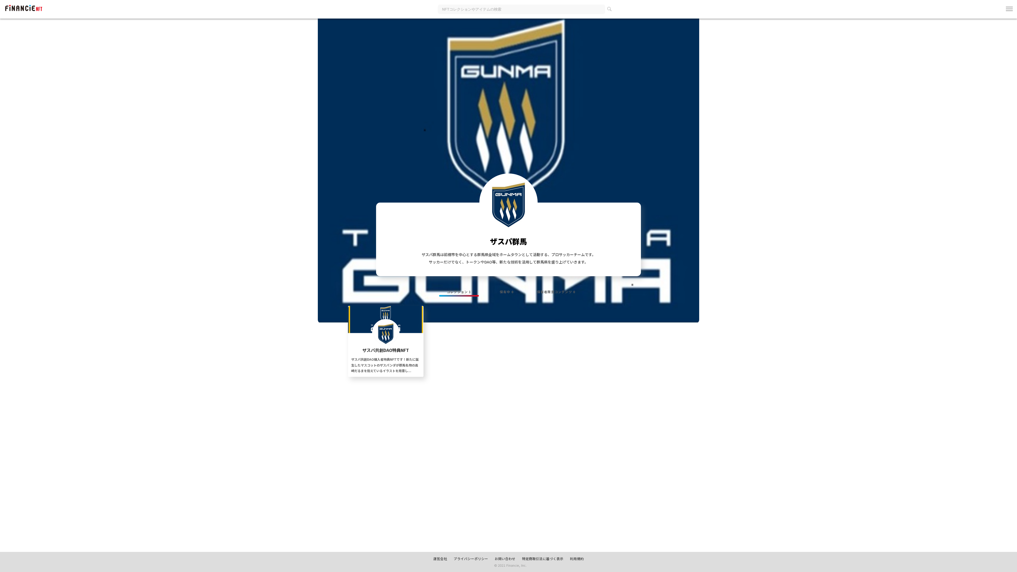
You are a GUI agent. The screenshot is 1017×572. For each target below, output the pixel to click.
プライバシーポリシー (471, 558)
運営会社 (440, 558)
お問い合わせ (505, 558)
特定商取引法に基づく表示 (542, 558)
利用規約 (577, 558)
